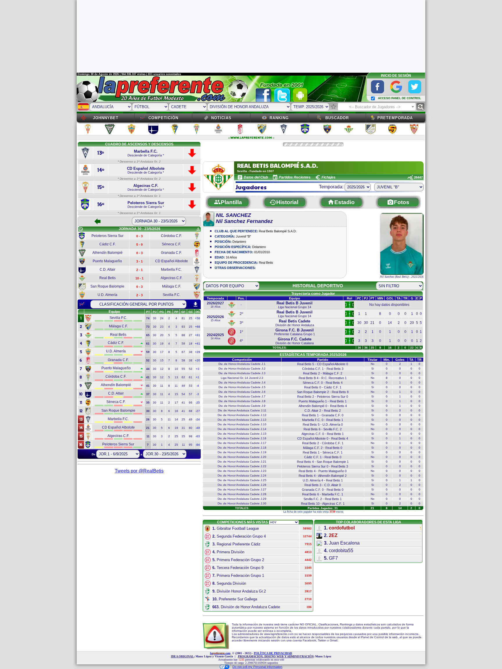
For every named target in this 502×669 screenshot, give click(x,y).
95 (190, 444)
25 (190, 318)
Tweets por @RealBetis (139, 470)
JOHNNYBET (106, 118)
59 (183, 343)
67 (183, 352)
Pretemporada (395, 118)
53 (190, 385)
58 (183, 360)
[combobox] (377, 107)
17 (162, 352)
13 (176, 377)
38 (190, 352)
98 (190, 436)
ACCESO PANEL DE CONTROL (399, 98)
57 (190, 394)
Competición (163, 118)
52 (190, 368)
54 (183, 394)
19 (162, 343)
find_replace (420, 107)
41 (183, 402)
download (195, 304)
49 (183, 385)
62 (183, 377)
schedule (80, 229)
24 (162, 318)
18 (190, 343)
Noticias (221, 118)
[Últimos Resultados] (82, 304)
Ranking (279, 118)
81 (183, 318)
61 (190, 377)
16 (176, 411)
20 (162, 335)
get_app (198, 229)
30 (154, 318)
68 (190, 411)
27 (190, 335)
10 (176, 368)
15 (162, 360)
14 (176, 419)
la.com (220, 653)
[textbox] (377, 107)
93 (183, 326)
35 (183, 436)
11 (161, 385)
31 (183, 427)
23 (162, 326)
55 (183, 368)
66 (190, 402)
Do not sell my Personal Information (257, 666)
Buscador (337, 118)
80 (190, 427)
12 (162, 368)
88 (183, 335)
